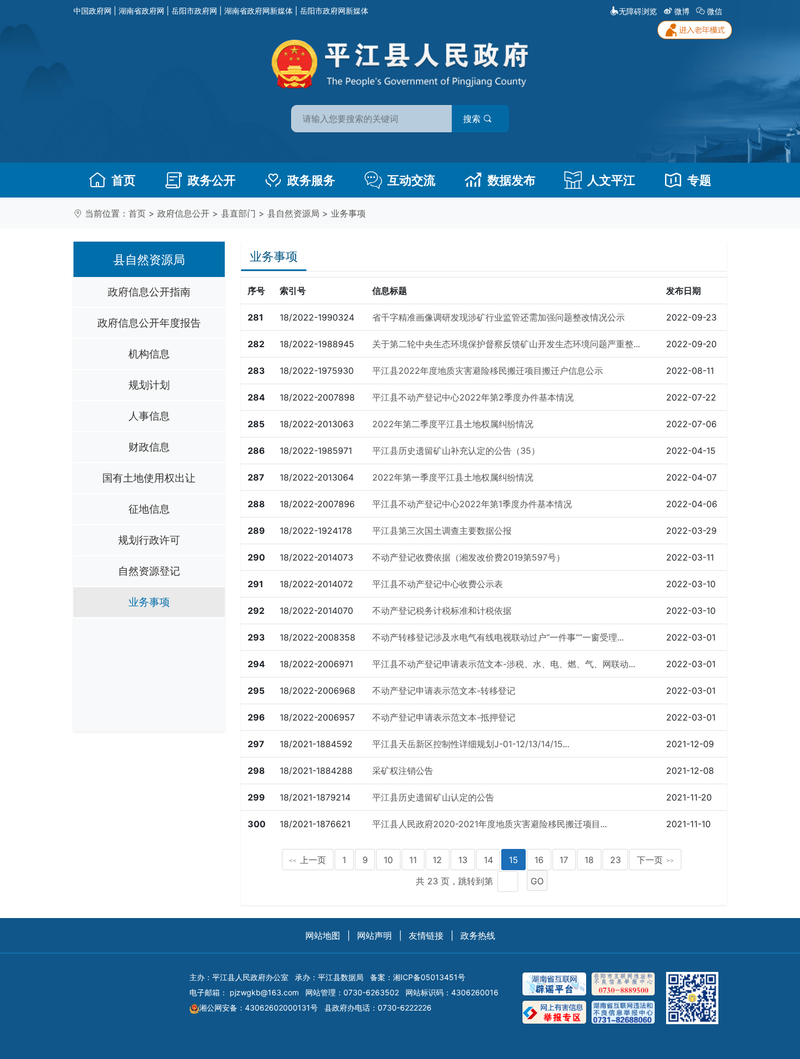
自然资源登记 (149, 570)
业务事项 (348, 213)
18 (589, 859)
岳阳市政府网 (194, 10)
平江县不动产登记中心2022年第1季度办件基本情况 (472, 503)
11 (413, 859)
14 (488, 859)
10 (388, 859)
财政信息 (149, 446)
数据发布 (512, 180)
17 (563, 859)
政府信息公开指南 (149, 291)
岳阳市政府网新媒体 (334, 10)
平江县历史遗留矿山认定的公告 (433, 797)
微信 (714, 11)
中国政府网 (92, 10)
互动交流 (411, 180)
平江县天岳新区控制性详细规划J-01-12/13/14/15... (470, 743)
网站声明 (374, 935)
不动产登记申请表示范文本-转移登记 (443, 690)
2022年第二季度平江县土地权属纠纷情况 (452, 423)
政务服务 (311, 180)
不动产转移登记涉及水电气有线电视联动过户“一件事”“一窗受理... (498, 637)
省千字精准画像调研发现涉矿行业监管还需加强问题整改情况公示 (498, 317)
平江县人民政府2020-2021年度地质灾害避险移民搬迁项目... (489, 823)
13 (462, 859)
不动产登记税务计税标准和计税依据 (442, 610)
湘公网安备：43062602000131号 (258, 1007)
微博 (682, 11)
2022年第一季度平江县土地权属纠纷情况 (452, 477)
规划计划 (149, 384)
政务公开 (212, 180)
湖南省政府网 (141, 10)
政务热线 (477, 935)
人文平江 (611, 180)
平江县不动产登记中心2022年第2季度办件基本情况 (473, 397)
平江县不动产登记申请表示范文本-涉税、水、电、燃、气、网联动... (503, 663)
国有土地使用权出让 (148, 477)
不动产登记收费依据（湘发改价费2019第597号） (468, 557)
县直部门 (238, 213)
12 (437, 859)
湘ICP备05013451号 (429, 977)
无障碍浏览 (638, 11)
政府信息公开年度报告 (149, 322)
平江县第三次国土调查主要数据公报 (442, 530)
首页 (124, 180)
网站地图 (322, 935)
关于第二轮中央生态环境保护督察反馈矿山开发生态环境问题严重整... (506, 343)
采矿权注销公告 (402, 770)
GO (537, 881)
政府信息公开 (183, 213)
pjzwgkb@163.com (264, 992)
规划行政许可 (149, 539)
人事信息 (149, 415)
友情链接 (426, 935)
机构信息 (149, 353)
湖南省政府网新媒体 (258, 10)
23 (615, 859)
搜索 (473, 118)
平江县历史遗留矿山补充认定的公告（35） (456, 450)
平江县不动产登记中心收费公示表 (437, 583)
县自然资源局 (293, 213)
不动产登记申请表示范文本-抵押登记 (443, 717)
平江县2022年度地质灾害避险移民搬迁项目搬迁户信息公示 (487, 370)
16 (539, 859)
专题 (699, 180)
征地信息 (149, 508)
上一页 (307, 859)
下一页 (655, 859)
